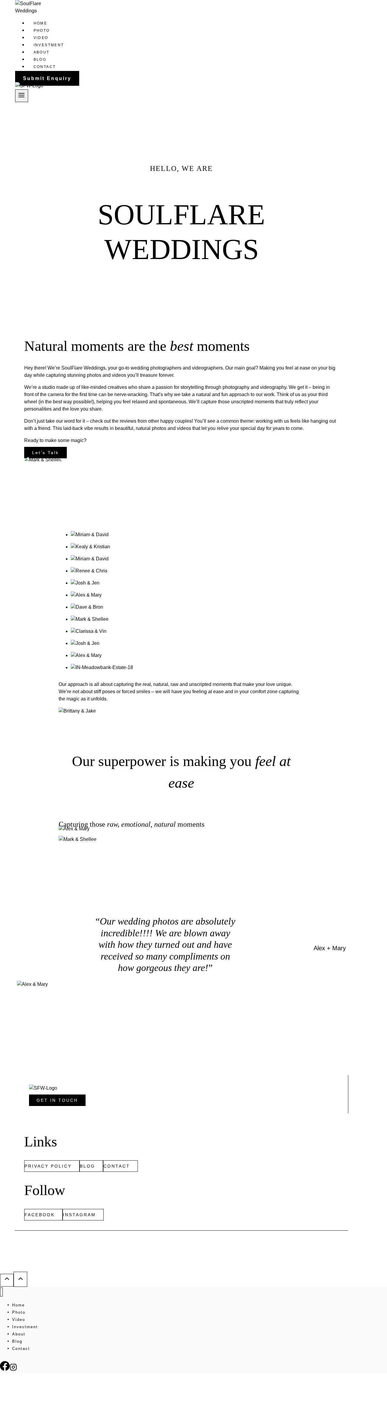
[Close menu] (1, 1292)
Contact (45, 67)
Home (40, 23)
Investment (49, 45)
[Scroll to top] (7, 1280)
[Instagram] (13, 1369)
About (42, 52)
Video (41, 38)
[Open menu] (21, 95)
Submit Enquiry (47, 78)
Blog (40, 59)
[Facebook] (5, 1369)
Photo (42, 30)
